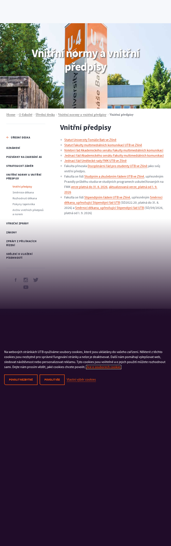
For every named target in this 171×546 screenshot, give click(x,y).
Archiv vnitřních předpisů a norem (28, 212)
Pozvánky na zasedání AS (24, 157)
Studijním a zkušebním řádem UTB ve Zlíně (114, 176)
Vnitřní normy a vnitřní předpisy (82, 114)
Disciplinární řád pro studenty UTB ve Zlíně (117, 166)
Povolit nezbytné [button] (21, 380)
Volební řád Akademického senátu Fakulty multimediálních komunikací (113, 150)
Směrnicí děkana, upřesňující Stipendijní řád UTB (109, 208)
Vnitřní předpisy (22, 187)
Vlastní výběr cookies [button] (81, 379)
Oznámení (13, 148)
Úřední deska (45, 114)
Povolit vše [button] (52, 380)
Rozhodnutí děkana (25, 198)
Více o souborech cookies (103, 367)
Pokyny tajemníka (24, 204)
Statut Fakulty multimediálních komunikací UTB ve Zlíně (103, 145)
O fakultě (25, 114)
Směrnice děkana (23, 192)
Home (10, 114)
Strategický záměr (19, 166)
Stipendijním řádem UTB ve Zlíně (107, 197)
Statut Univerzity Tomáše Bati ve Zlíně (90, 140)
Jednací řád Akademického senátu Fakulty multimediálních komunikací (114, 155)
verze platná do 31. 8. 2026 (89, 187)
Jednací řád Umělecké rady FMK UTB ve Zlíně (95, 161)
